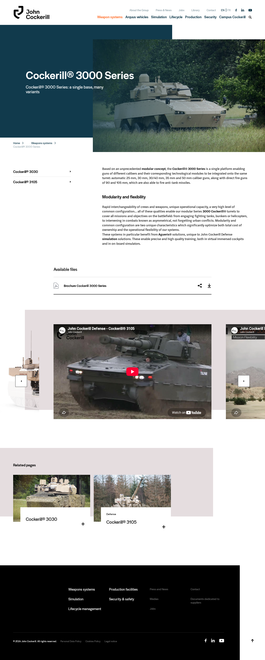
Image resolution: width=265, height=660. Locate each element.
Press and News (159, 589)
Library (195, 10)
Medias (154, 599)
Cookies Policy (92, 641)
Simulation (75, 599)
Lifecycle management (84, 608)
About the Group (139, 10)
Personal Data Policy (70, 641)
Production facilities (123, 589)
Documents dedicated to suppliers (205, 600)
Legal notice (111, 641)
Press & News (164, 10)
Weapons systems (41, 143)
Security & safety (121, 599)
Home (16, 143)
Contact (211, 10)
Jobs (181, 10)
